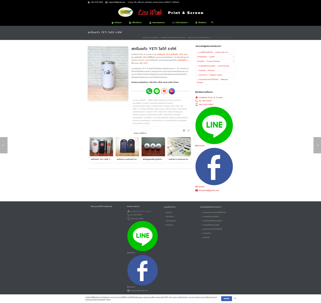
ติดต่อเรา (202, 22)
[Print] (184, 130)
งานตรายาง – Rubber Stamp (210, 75)
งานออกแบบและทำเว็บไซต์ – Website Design (212, 81)
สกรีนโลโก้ (177, 114)
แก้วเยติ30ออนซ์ (145, 120)
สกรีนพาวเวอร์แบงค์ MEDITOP (180, 159)
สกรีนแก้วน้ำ (162, 112)
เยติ (154, 117)
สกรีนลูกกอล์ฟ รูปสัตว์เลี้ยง (154, 159)
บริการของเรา (181, 22)
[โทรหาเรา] (149, 91)
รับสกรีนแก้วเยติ (156, 106)
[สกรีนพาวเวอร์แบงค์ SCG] (127, 146)
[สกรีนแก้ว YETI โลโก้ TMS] (101, 146)
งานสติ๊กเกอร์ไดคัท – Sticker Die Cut (213, 52)
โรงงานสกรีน (137, 123)
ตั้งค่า (108, 300)
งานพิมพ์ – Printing (206, 70)
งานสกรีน (145, 103)
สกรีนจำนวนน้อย (171, 109)
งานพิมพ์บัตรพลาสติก (210, 225)
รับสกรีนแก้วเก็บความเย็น (141, 106)
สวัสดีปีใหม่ (148, 117)
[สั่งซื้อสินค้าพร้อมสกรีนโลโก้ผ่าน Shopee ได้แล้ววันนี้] (164, 91)
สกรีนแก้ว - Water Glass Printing (193, 37)
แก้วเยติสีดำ (182, 120)
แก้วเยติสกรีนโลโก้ (171, 120)
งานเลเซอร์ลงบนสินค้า (210, 216)
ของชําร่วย (177, 100)
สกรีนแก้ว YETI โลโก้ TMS (102, 159)
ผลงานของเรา (158, 22)
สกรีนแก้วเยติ (168, 114)
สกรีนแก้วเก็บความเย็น (154, 114)
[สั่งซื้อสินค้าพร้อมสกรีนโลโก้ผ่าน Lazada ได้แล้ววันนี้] (172, 91)
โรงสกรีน (146, 123)
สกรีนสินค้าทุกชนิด (139, 112)
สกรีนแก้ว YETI (151, 112)
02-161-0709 (205, 101)
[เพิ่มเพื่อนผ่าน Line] (157, 91)
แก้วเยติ (135, 120)
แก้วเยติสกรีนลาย (158, 120)
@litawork (200, 145)
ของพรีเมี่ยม (137, 103)
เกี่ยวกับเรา (137, 22)
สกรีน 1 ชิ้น (179, 106)
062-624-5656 (97, 2)
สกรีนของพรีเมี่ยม (147, 109)
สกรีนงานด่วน (159, 109)
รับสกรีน (170, 103)
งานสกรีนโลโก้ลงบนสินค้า (212, 220)
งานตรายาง (206, 233)
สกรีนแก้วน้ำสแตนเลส (175, 112)
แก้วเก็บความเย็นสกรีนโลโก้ (178, 117)
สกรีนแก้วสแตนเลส (139, 114)
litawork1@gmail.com (117, 2)
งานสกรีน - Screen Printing (163, 37)
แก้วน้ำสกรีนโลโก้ (162, 117)
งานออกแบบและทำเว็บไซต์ (212, 229)
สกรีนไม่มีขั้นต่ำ (138, 117)
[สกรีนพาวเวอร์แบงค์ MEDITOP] (179, 146)
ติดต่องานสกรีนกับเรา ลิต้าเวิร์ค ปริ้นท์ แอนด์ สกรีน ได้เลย (154, 82)
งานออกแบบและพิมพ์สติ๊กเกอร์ (214, 212)
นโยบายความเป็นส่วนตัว (178, 297)
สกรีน (172, 106)
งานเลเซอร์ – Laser (206, 56)
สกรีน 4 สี (136, 109)
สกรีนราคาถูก (182, 109)
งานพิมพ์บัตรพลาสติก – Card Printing (213, 66)
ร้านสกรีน (166, 106)
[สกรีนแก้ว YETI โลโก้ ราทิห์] (108, 73)
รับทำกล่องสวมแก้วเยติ (158, 103)
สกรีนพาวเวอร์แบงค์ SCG (127, 159)
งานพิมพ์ (205, 237)
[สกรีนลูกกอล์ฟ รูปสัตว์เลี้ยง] (153, 146)
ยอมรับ (226, 298)
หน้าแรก (118, 22)
